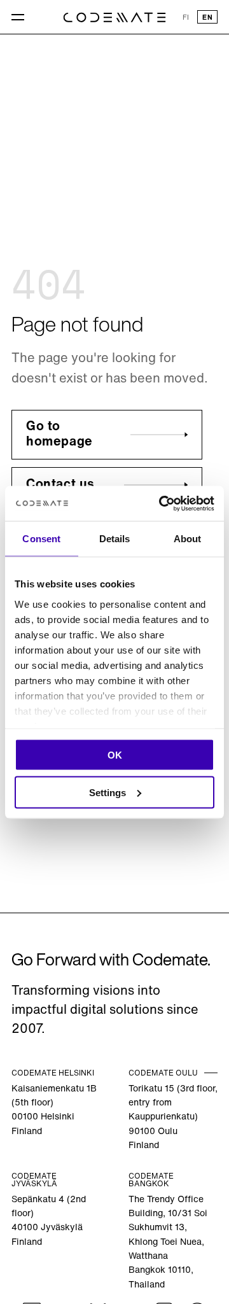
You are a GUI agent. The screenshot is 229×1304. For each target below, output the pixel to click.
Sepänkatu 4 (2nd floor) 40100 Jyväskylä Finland (48, 1221)
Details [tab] (114, 538)
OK (115, 755)
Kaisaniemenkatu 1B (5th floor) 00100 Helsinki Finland (54, 1110)
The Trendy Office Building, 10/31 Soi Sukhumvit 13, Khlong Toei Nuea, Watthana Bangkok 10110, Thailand (167, 1242)
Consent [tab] (41, 538)
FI (186, 18)
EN (207, 18)
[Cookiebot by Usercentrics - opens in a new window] (161, 503)
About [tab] (188, 538)
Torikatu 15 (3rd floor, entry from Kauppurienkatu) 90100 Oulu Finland (173, 1117)
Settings (107, 792)
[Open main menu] (19, 17)
